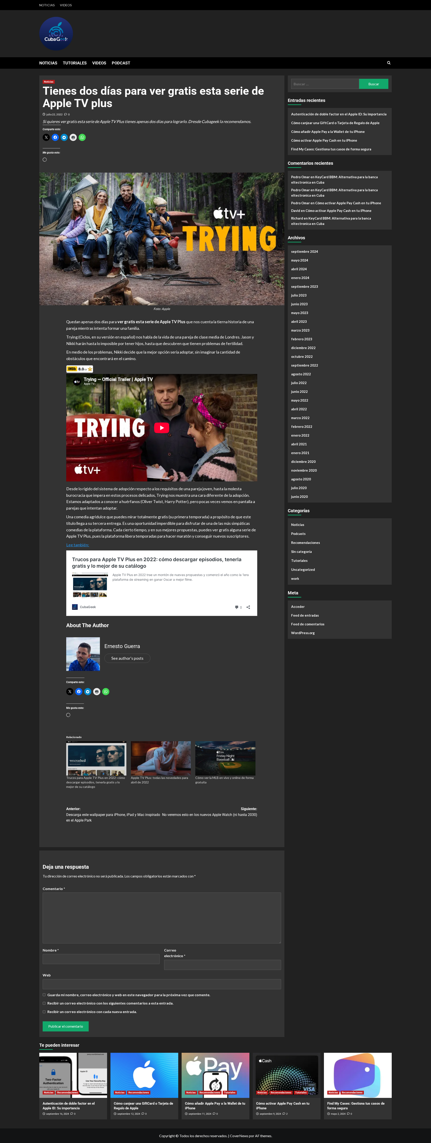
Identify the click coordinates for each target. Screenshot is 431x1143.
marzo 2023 (300, 330)
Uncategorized (303, 569)
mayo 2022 (299, 400)
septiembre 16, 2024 (57, 1113)
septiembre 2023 (304, 286)
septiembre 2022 (304, 365)
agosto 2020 (301, 479)
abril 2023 (299, 321)
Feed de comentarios (307, 624)
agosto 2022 (301, 374)
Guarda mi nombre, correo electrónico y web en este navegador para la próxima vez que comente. (128, 995)
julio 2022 (299, 383)
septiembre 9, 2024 (270, 1113)
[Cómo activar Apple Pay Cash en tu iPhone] (287, 1075)
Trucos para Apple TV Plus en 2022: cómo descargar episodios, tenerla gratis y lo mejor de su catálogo (95, 782)
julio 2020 (299, 488)
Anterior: (113, 814)
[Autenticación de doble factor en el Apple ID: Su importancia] (73, 1075)
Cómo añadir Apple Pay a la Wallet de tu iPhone (328, 132)
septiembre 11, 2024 (200, 1113)
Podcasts (298, 534)
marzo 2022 (300, 418)
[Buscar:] (325, 84)
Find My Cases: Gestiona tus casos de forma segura (331, 149)
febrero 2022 (301, 426)
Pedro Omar (300, 177)
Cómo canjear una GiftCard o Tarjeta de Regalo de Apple (335, 123)
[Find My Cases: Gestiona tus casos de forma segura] (358, 1075)
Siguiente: (209, 812)
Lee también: (77, 544)
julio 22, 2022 (54, 114)
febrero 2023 (301, 339)
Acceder (298, 606)
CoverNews (239, 1136)
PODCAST (121, 63)
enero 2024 (300, 278)
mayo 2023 (299, 313)
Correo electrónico (174, 953)
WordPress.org (303, 633)
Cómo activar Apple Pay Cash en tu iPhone (324, 140)
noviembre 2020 (304, 470)
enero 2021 (300, 453)
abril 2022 (299, 409)
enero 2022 (300, 435)
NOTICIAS (47, 5)
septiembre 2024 (304, 251)
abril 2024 (299, 269)
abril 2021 (299, 444)
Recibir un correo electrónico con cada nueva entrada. (92, 1011)
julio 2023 (299, 295)
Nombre (51, 950)
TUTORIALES (75, 63)
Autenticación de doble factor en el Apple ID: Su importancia (339, 114)
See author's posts (127, 658)
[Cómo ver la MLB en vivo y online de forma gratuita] (225, 758)
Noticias (48, 81)
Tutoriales (299, 560)
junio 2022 (299, 391)
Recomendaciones (305, 543)
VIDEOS (66, 5)
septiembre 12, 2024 (128, 1113)
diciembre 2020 (303, 461)
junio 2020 (299, 497)
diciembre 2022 (303, 348)
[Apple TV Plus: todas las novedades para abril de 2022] (161, 758)
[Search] (389, 63)
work (295, 578)
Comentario (54, 888)
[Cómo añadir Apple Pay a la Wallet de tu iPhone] (215, 1075)
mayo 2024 (299, 260)
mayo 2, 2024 (338, 1113)
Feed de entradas (305, 615)
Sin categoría (301, 552)
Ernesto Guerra (122, 646)
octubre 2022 (302, 356)
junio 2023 (299, 304)
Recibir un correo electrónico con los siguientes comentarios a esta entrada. (110, 1003)
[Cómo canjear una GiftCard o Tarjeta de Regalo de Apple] (144, 1075)
